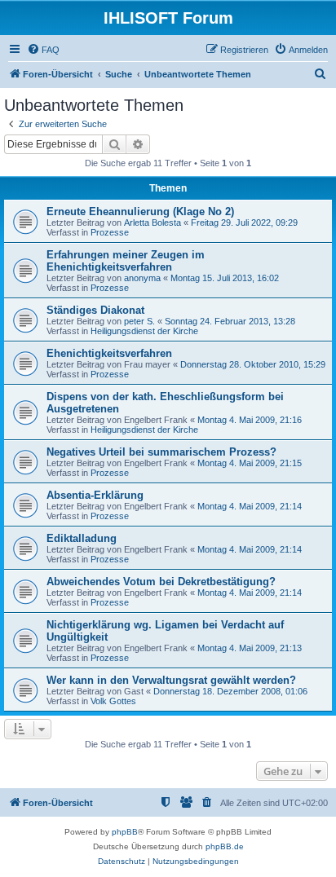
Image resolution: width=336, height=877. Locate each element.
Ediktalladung (81, 538)
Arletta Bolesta (152, 222)
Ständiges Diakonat (95, 310)
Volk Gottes (113, 701)
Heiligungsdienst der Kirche (144, 331)
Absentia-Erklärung (95, 495)
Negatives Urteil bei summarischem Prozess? (161, 452)
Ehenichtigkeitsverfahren (109, 353)
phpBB (125, 831)
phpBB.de (225, 846)
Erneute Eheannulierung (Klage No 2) (140, 211)
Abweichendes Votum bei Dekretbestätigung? (161, 581)
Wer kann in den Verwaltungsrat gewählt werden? (171, 680)
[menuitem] (43, 49)
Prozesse (110, 232)
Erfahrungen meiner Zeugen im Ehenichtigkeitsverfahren (125, 261)
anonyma (142, 278)
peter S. (139, 321)
